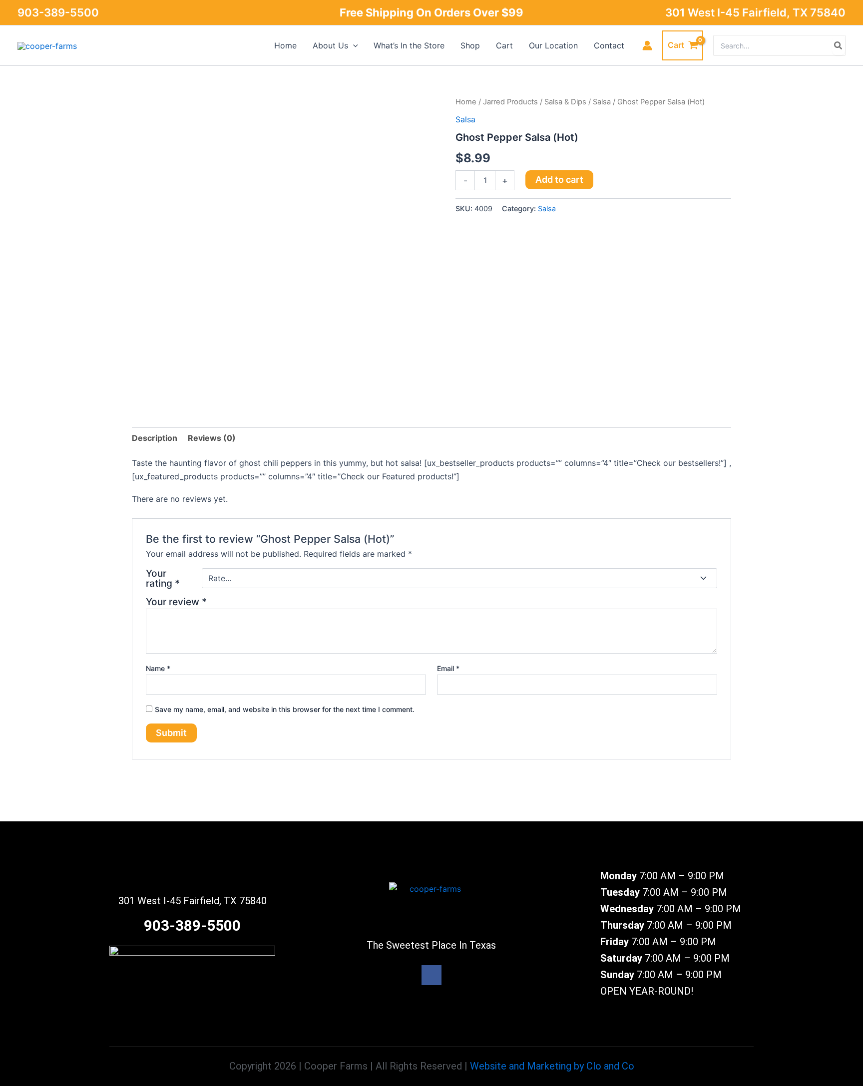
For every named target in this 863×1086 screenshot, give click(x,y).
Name (158, 668)
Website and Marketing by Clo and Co (552, 1066)
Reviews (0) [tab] (212, 438)
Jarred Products (510, 101)
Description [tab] (154, 438)
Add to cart (559, 179)
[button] (353, 45)
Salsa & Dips (565, 101)
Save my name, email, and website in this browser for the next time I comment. (285, 709)
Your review (176, 602)
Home (465, 101)
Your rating (163, 578)
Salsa (602, 101)
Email (448, 668)
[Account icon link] (647, 45)
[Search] (838, 45)
